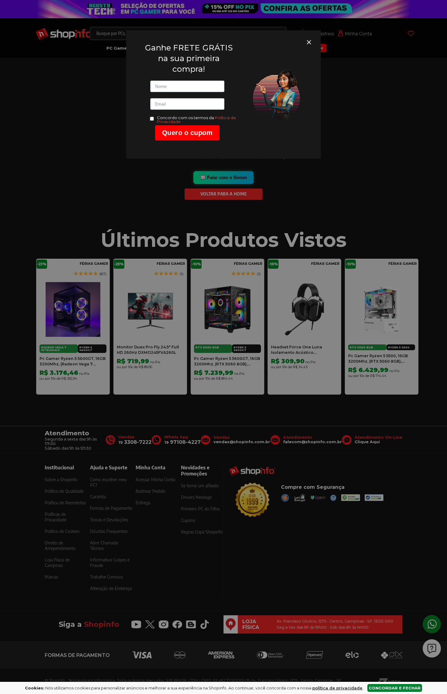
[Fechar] (309, 42)
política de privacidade (337, 687)
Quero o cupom (187, 132)
